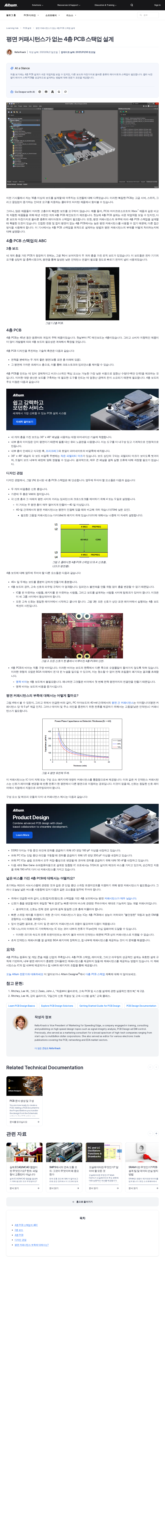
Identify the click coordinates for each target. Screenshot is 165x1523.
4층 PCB (19, 1235)
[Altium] (11, 5)
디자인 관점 (20, 1239)
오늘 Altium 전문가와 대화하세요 (24, 974)
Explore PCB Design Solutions (57, 1005)
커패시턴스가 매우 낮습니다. (120, 898)
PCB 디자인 (30, 15)
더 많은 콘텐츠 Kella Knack (47, 1048)
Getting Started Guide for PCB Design (99, 1005)
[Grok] (65, 91)
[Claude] (52, 91)
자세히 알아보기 (24, 421)
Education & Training (104, 5)
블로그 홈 (11, 15)
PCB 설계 (27, 28)
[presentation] (156, 1133)
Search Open (132, 5)
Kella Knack (20, 52)
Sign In (157, 5)
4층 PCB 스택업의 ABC (26, 1225)
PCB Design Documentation (141, 1005)
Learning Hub (12, 28)
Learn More (22, 835)
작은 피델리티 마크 (72, 455)
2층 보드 (19, 1230)
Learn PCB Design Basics (21, 1005)
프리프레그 (52, 450)
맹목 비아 (21, 681)
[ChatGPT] (39, 91)
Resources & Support (68, 5)
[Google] (59, 91)
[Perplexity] (46, 91)
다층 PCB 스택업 (95, 974)
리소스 (69, 15)
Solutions (36, 5)
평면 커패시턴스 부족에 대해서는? (32, 1244)
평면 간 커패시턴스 (122, 702)
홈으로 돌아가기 (84, 1201)
